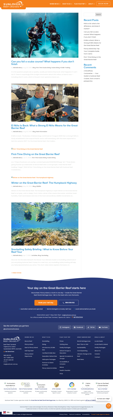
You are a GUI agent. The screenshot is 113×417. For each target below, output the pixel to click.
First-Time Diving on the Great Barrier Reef (35, 154)
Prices (61, 341)
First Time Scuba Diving (43, 67)
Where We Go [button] (29, 337)
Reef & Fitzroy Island (31, 347)
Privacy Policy (64, 414)
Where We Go (54, 4)
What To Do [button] (46, 337)
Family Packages (65, 347)
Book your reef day (45, 303)
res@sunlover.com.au (69, 315)
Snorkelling (45, 341)
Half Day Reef (29, 351)
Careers (97, 354)
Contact (97, 357)
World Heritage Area (83, 341)
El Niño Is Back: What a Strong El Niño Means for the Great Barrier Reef (92, 42)
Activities (34, 255)
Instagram (65, 327)
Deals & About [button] (100, 337)
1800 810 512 (70, 303)
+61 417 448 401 (8, 360)
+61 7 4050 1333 (9, 358)
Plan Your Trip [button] (65, 337)
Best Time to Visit (82, 344)
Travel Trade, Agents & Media (100, 414)
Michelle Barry (17, 67)
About (90, 4)
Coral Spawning (82, 351)
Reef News (80, 359)
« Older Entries (16, 273)
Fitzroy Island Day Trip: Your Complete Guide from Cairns (92, 51)
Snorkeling (44, 255)
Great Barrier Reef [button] (84, 337)
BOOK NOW (103, 3)
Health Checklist (65, 370)
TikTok (92, 327)
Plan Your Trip (79, 4)
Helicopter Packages (49, 359)
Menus (62, 367)
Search (98, 14)
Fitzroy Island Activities (49, 368)
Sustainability (81, 347)
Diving (44, 344)
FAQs (61, 374)
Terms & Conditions (75, 414)
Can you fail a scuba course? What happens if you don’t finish (92, 34)
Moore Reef (28, 341)
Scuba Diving (55, 67)
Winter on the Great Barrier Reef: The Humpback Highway (44, 183)
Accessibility (86, 414)
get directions (78, 317)
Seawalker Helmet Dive (49, 356)
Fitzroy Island (29, 344)
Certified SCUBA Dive (48, 353)
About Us (98, 351)
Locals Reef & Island (101, 344)
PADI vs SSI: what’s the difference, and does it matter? (92, 26)
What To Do (66, 4)
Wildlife (38, 186)
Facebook (79, 327)
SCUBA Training (65, 67)
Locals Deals (99, 341)
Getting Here (64, 344)
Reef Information (41, 131)
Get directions (9, 351)
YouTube (105, 327)
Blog (34, 67)
